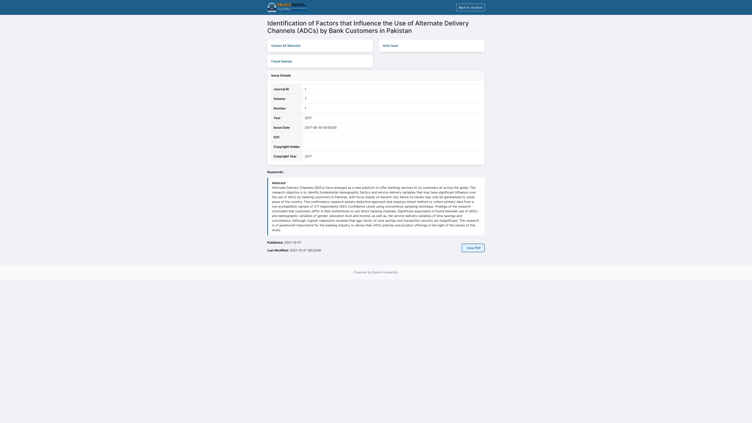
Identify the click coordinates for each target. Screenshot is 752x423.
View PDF (474, 248)
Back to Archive (470, 7)
